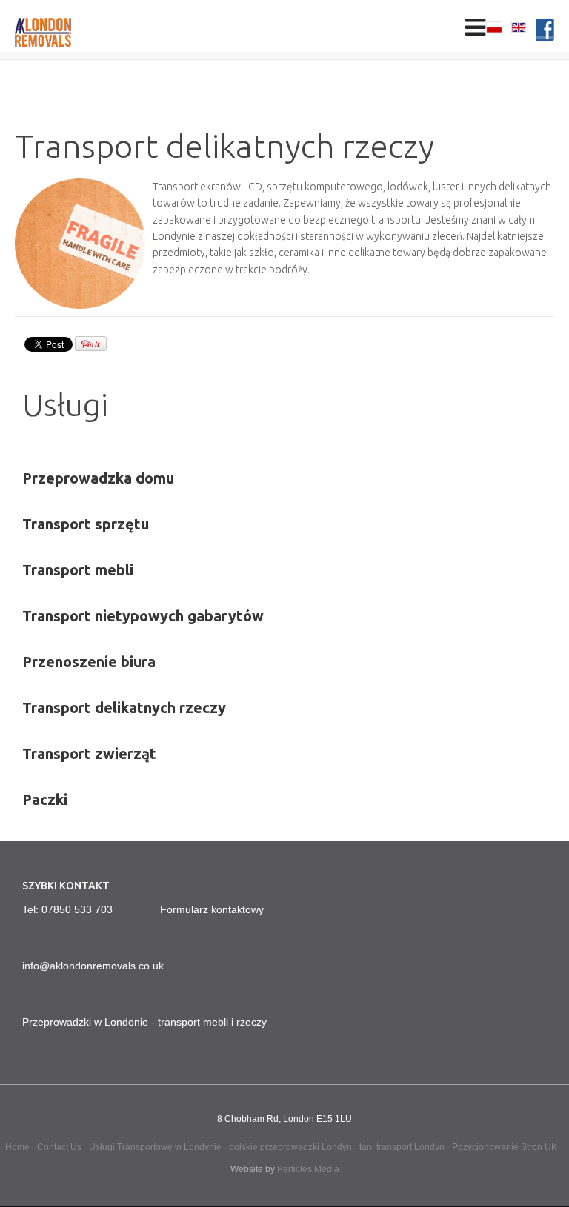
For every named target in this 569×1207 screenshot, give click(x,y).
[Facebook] (545, 32)
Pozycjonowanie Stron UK (504, 1147)
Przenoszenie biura (89, 661)
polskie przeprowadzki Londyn (290, 1147)
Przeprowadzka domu (98, 478)
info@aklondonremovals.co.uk (93, 966)
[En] (518, 29)
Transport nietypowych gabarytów (143, 615)
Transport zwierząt (89, 753)
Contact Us (59, 1147)
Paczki (44, 799)
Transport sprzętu (85, 523)
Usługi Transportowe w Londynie (155, 1147)
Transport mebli (77, 569)
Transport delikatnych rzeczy (124, 707)
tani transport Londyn (402, 1147)
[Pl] (495, 29)
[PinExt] (91, 348)
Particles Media (308, 1169)
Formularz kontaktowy (212, 909)
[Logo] (67, 32)
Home (17, 1147)
